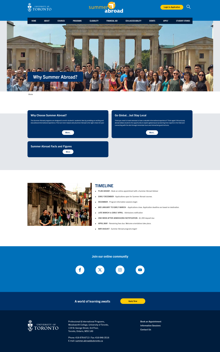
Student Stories (183, 20)
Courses (61, 20)
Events (152, 20)
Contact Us (145, 329)
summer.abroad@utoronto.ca (89, 340)
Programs (77, 20)
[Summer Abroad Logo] (106, 7)
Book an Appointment (150, 321)
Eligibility (94, 20)
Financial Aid (112, 20)
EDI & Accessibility (133, 20)
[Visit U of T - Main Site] (43, 325)
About (47, 20)
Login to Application (172, 7)
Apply (165, 20)
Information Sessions (150, 325)
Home (34, 20)
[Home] (40, 7)
